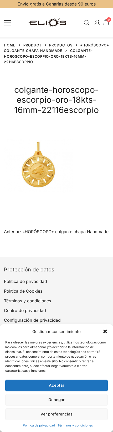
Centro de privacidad (25, 310)
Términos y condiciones (75, 425)
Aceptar (56, 385)
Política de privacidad (39, 425)
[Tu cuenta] (97, 22)
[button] (105, 331)
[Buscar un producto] (86, 22)
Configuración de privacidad (32, 320)
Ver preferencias (56, 414)
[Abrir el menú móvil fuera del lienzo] (7, 22)
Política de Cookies (23, 291)
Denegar (56, 399)
